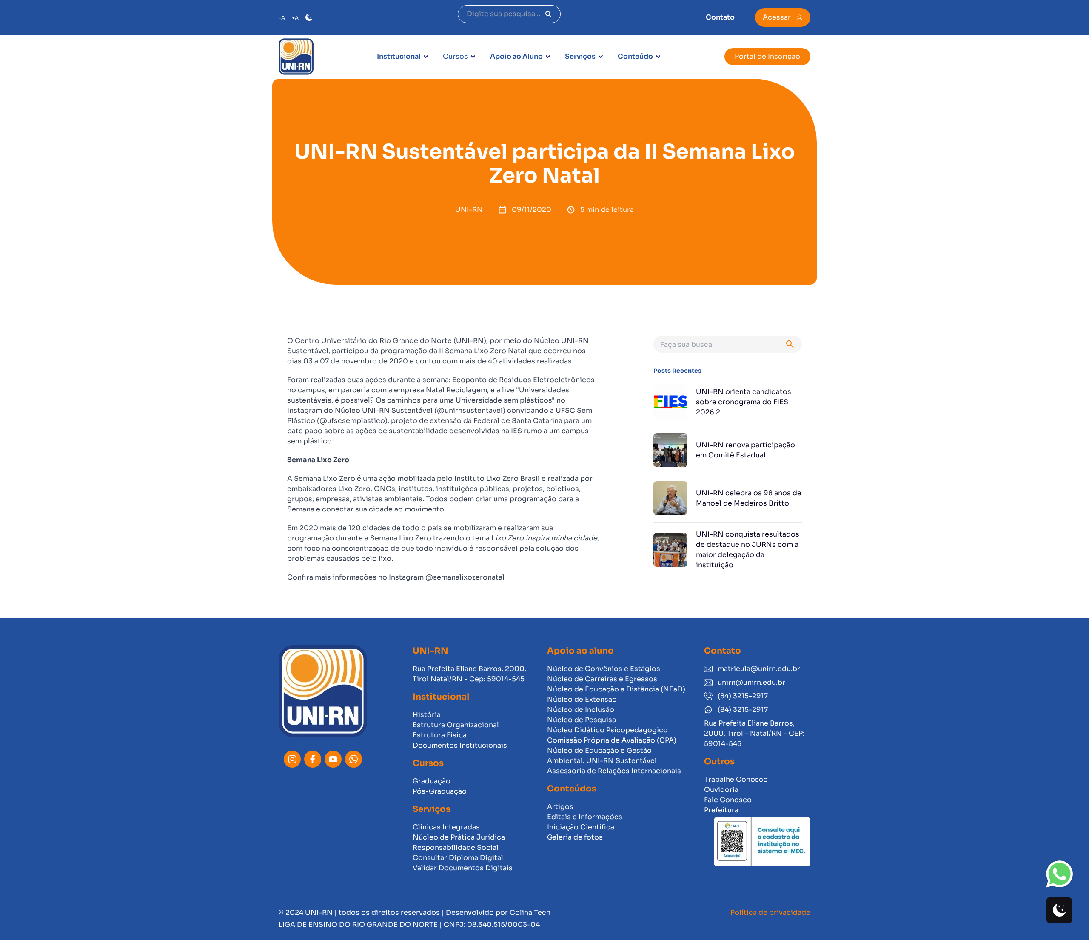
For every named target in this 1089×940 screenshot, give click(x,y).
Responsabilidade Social (456, 847)
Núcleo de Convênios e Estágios (603, 668)
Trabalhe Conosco (736, 779)
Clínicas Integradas (446, 827)
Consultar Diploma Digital (458, 857)
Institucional (399, 56)
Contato (720, 17)
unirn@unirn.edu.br (751, 682)
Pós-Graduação (440, 791)
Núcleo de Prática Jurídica (459, 837)
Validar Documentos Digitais (463, 867)
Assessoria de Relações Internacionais (614, 770)
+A (295, 17)
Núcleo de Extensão (582, 699)
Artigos (560, 806)
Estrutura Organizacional (456, 724)
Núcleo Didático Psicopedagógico (607, 730)
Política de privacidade (770, 912)
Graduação (431, 781)
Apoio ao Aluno (516, 56)
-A (282, 17)
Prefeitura (721, 810)
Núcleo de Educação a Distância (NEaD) (616, 689)
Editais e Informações (584, 816)
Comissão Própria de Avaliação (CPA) (611, 740)
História (427, 714)
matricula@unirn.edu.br (759, 668)
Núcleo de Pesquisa (581, 719)
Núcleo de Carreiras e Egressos (602, 678)
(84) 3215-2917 (743, 695)
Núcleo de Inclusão (580, 709)
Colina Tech (530, 912)
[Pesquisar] (548, 14)
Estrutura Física (440, 735)
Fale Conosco (728, 799)
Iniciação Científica (580, 827)
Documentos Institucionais (460, 745)
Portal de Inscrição (767, 56)
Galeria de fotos (575, 837)
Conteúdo (635, 56)
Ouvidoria (721, 789)
